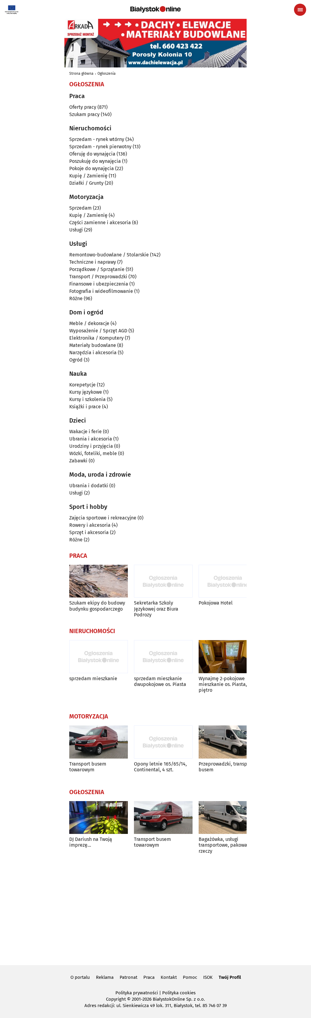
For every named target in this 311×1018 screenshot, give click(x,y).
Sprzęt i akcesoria (89, 532)
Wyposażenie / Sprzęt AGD (98, 331)
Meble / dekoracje (89, 323)
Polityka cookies (179, 993)
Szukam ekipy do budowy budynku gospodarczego (97, 606)
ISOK (208, 977)
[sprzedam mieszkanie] (98, 656)
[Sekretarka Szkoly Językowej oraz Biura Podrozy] (163, 581)
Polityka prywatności (136, 993)
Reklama (105, 977)
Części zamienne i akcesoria (100, 222)
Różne (76, 298)
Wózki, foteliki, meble (93, 453)
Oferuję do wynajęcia (92, 154)
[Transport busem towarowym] (98, 742)
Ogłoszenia (106, 73)
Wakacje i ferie (85, 431)
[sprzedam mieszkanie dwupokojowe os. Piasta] (163, 656)
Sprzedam (80, 208)
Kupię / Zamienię (88, 176)
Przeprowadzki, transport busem (226, 767)
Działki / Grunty (86, 183)
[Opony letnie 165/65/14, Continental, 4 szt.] (163, 742)
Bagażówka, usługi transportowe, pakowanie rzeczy (226, 845)
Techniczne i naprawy (92, 262)
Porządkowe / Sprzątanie (97, 269)
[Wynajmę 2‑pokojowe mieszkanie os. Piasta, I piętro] (228, 656)
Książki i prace (85, 407)
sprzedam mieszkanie (93, 678)
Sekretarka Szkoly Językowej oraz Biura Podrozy (156, 608)
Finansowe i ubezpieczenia (98, 284)
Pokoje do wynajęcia (91, 168)
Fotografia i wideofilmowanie (101, 291)
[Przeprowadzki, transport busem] (228, 742)
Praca (149, 977)
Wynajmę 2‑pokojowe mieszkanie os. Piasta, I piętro (224, 684)
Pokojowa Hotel (216, 603)
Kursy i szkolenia (87, 399)
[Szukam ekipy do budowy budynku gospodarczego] (98, 581)
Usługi (76, 230)
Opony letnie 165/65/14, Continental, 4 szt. (160, 767)
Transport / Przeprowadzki (98, 276)
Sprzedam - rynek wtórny (96, 139)
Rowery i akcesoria (90, 525)
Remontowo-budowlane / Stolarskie (109, 255)
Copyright (116, 999)
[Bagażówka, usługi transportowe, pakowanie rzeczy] (228, 817)
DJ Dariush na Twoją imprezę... (90, 842)
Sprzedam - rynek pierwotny (100, 146)
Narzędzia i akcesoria (93, 352)
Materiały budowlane (92, 345)
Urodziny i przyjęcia (91, 446)
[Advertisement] (155, 908)
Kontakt (169, 977)
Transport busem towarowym (87, 767)
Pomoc (190, 977)
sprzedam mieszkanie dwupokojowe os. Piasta (160, 681)
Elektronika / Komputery (96, 338)
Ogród (76, 360)
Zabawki (78, 461)
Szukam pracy (84, 114)
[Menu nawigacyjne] (300, 10)
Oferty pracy (82, 107)
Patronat (128, 977)
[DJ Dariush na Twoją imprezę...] (98, 817)
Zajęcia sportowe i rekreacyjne (102, 518)
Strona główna (81, 73)
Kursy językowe (85, 392)
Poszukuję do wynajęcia (95, 161)
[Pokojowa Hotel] (228, 581)
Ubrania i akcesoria (90, 439)
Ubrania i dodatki (88, 485)
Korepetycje (82, 385)
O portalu (80, 977)
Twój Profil (230, 977)
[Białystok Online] (155, 9)
